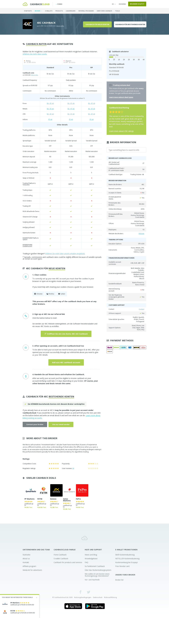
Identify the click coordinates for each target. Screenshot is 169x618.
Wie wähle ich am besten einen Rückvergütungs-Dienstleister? (97, 575)
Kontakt (26, 562)
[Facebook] (80, 592)
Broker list (119, 580)
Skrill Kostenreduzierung (124, 555)
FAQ (86, 562)
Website (141, 233)
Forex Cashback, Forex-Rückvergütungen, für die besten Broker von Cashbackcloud (84, 538)
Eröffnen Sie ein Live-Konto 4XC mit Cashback (67, 334)
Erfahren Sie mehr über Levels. (35, 54)
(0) (73, 468)
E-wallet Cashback (61, 558)
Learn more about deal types (121, 97)
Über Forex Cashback (104, 11)
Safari (62, 294)
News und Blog (91, 555)
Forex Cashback (60, 555)
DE (113, 4)
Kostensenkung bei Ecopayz (126, 562)
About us (26, 558)
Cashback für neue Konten (97, 24)
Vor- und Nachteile (92, 580)
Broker (38, 11)
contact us (68, 413)
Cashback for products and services (68, 562)
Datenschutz (97, 597)
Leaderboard (70, 11)
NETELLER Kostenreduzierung (127, 558)
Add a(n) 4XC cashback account (66, 362)
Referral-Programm (86, 11)
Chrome (39, 294)
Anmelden (122, 4)
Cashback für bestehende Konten (130, 24)
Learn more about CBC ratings (121, 131)
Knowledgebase (91, 558)
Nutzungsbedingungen (82, 597)
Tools (117, 11)
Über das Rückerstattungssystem (98, 570)
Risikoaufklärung (110, 597)
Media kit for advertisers (32, 570)
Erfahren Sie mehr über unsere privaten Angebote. (65, 253)
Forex (59, 4)
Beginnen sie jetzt (137, 4)
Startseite (28, 11)
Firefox (51, 294)
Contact (141, 309)
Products (59, 11)
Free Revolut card (122, 566)
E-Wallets (48, 11)
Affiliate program (29, 566)
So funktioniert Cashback (95, 566)
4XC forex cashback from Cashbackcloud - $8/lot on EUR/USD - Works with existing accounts (36, 4)
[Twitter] (88, 592)
